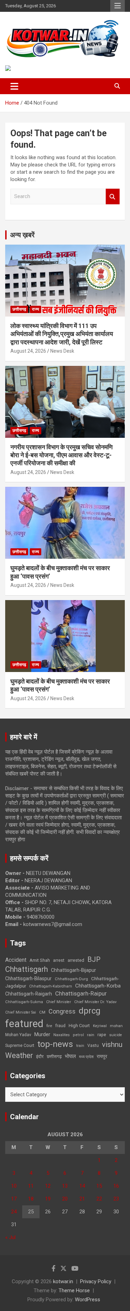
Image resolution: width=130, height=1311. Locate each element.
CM (42, 1012)
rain (90, 1034)
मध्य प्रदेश (86, 1057)
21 (82, 1199)
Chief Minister (58, 1002)
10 (14, 1186)
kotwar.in (63, 1281)
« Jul (10, 1237)
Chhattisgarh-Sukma (24, 1002)
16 (116, 1186)
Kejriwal (100, 1026)
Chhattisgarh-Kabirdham (50, 986)
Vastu (93, 1045)
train (80, 1045)
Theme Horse (74, 1290)
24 (14, 1211)
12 (48, 1186)
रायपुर (102, 1056)
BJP (94, 959)
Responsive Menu (117, 6)
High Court (79, 1025)
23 (116, 1199)
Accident (15, 960)
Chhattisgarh (26, 969)
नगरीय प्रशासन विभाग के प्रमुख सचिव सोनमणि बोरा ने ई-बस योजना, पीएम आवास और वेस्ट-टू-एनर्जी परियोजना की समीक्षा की (61, 455)
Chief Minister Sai (20, 1012)
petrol (78, 1035)
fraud (60, 1025)
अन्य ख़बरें (22, 235)
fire (49, 1025)
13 (65, 1186)
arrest (58, 960)
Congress (62, 1011)
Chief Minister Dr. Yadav (95, 1002)
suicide (115, 1035)
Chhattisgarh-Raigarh (28, 994)
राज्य (35, 309)
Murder (42, 1034)
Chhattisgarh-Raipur (81, 993)
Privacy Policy (95, 1281)
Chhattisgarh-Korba (98, 986)
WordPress (87, 1299)
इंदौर (40, 1056)
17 (14, 1199)
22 (99, 1199)
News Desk (62, 351)
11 (31, 1186)
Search (113, 196)
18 (31, 1199)
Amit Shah (39, 960)
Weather (19, 1055)
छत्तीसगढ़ (54, 1056)
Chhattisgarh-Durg (71, 978)
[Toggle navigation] (14, 86)
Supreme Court (19, 1045)
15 (99, 1186)
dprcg (90, 1011)
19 (48, 1199)
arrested (76, 960)
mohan (116, 1026)
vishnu (112, 1044)
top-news (55, 1044)
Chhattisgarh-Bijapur (73, 970)
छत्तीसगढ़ (19, 309)
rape (101, 1034)
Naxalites (61, 1034)
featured (24, 1024)
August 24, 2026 (28, 351)
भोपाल (70, 1056)
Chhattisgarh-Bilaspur (28, 978)
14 (82, 1186)
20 (65, 1199)
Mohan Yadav (18, 1034)
